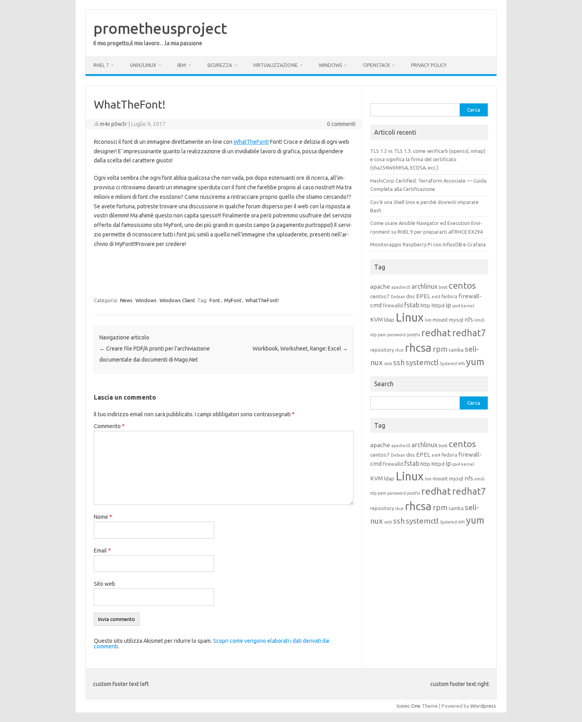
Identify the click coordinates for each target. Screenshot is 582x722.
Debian (398, 296)
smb (388, 363)
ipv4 (456, 305)
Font (214, 300)
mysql (456, 319)
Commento (109, 426)
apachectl (400, 287)
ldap (389, 319)
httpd (438, 305)
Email (102, 550)
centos (462, 285)
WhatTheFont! (251, 142)
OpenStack (376, 65)
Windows (330, 65)
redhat (436, 332)
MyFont (233, 300)
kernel (467, 305)
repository (382, 349)
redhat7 (469, 333)
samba (456, 349)
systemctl (422, 362)
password (396, 334)
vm (461, 363)
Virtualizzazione (275, 65)
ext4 (436, 296)
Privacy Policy (429, 65)
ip (448, 305)
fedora (449, 296)
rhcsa (418, 347)
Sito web (104, 584)
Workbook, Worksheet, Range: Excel (300, 348)
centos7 (380, 296)
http (425, 305)
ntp (373, 334)
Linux (410, 317)
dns (410, 296)
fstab (411, 305)
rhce (399, 350)
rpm (440, 349)
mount (440, 319)
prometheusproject (160, 28)
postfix (413, 334)
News (126, 300)
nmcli (479, 320)
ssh (399, 362)
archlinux (424, 286)
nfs (468, 319)
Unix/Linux (143, 65)
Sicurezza (219, 65)
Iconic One (408, 706)
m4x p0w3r (113, 124)
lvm (428, 320)
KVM (376, 319)
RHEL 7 (101, 65)
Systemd (448, 363)
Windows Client (177, 300)
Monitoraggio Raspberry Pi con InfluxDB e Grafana (428, 244)
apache (380, 286)
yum (475, 361)
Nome (103, 517)
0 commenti (341, 124)
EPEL (423, 296)
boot (443, 287)
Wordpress (483, 706)
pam (382, 334)
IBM (181, 65)
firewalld (393, 305)
